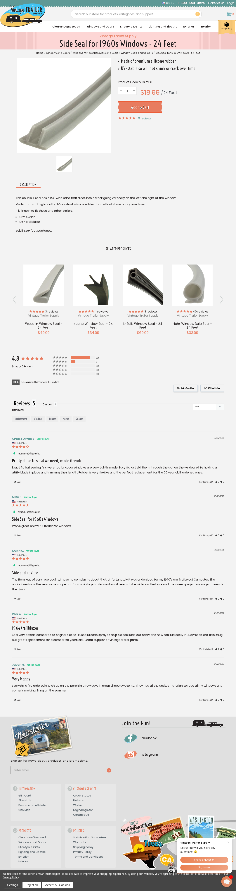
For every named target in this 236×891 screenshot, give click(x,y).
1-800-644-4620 (191, 3)
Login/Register (83, 810)
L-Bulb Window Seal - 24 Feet (142, 326)
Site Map (24, 810)
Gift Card (24, 795)
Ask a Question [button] (187, 388)
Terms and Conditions (88, 857)
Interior (205, 26)
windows (38, 418)
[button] (217, 482)
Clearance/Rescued (66, 26)
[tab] (118, 249)
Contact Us (216, 3)
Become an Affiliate (32, 805)
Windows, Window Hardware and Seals (95, 52)
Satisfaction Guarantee (89, 837)
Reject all (31, 885)
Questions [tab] (48, 404)
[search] (197, 14)
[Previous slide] (221, 299)
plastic (66, 418)
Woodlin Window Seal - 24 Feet (43, 326)
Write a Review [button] (214, 388)
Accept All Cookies (57, 885)
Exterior (188, 26)
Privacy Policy (82, 852)
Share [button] (18, 481)
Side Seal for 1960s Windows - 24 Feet (178, 52)
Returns (78, 800)
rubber (52, 418)
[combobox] (136, 14)
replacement (21, 418)
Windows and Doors (100, 26)
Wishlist (78, 805)
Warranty (79, 842)
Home (39, 52)
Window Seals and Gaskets (137, 52)
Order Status (82, 795)
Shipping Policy (83, 847)
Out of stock (43, 285)
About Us (24, 800)
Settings (12, 885)
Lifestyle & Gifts (131, 26)
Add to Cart (93, 285)
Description (28, 184)
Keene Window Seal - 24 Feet (93, 326)
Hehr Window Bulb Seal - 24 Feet (192, 326)
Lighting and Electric (163, 26)
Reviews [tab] (22, 403)
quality (79, 418)
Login (231, 3)
